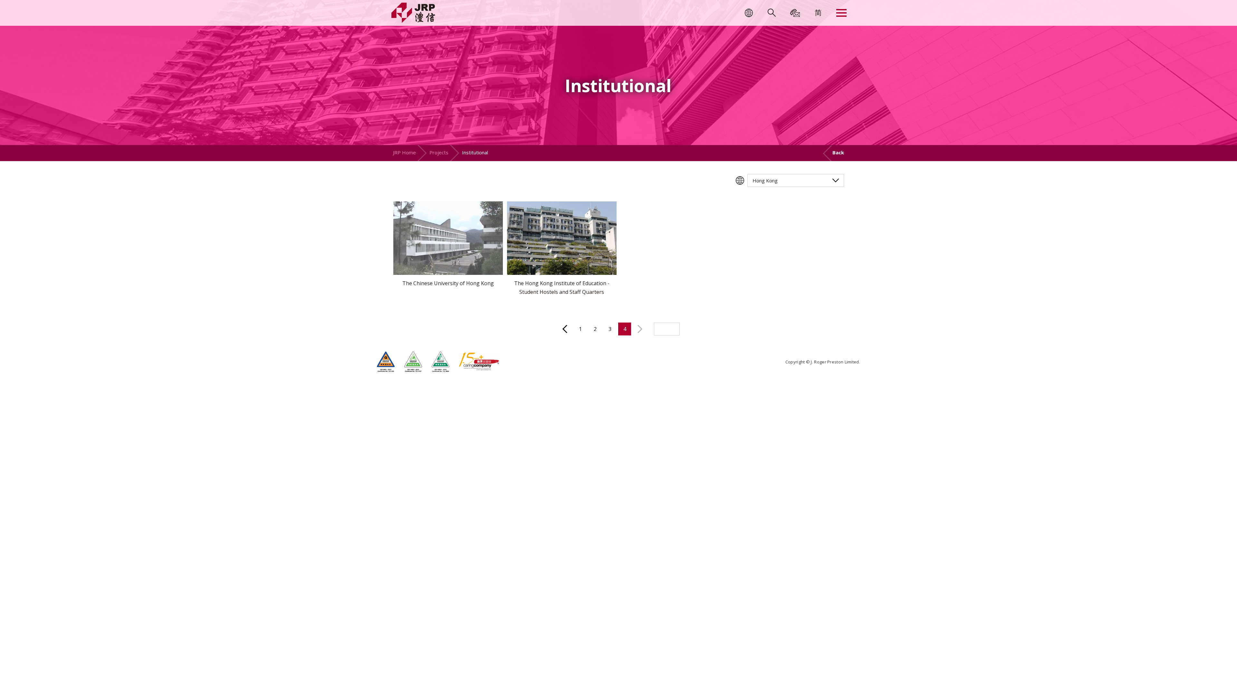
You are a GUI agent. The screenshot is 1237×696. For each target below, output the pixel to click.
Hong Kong (765, 180)
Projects (438, 152)
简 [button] (818, 12)
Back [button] (838, 152)
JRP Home (404, 152)
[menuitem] (818, 12)
